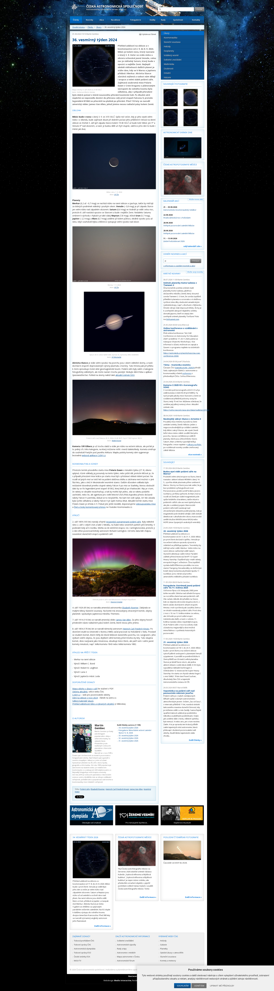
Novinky (89, 20)
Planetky (164, 948)
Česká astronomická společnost (90, 969)
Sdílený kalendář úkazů (82, 701)
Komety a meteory (168, 960)
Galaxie (163, 944)
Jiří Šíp (116, 194)
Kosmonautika (170, 37)
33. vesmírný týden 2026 (128, 735)
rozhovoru (186, 373)
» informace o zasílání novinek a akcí (179, 265)
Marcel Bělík (182, 687)
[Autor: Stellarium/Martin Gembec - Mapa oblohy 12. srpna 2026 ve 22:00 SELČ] (172, 117)
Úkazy (99, 27)
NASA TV (77, 960)
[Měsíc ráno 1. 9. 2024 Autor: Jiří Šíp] (114, 188)
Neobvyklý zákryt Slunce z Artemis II (182, 419)
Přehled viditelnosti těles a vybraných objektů (93, 704)
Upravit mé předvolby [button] (222, 985)
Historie (167, 77)
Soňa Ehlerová (183, 325)
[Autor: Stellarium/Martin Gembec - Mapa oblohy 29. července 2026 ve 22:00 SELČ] (192, 97)
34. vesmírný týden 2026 (128, 728)
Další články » (195, 740)
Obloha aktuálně (79, 691)
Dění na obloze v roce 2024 (85, 697)
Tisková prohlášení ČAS (84, 940)
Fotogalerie (135, 20)
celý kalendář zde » (192, 246)
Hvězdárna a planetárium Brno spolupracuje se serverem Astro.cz (134, 969)
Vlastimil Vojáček (116, 602)
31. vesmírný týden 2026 (128, 741)
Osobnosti (168, 68)
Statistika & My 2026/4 (184, 367)
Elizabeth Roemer (130, 607)
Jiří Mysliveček (116, 357)
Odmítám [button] (199, 985)
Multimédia (169, 64)
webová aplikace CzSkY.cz (94, 455)
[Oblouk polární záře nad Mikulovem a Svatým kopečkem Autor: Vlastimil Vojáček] (114, 596)
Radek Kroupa (116, 441)
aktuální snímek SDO (125, 375)
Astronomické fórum (126, 960)
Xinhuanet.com (172, 319)
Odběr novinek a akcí (175, 254)
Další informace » (102, 926)
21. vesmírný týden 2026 (175, 642)
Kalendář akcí (171, 201)
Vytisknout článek (149, 34)
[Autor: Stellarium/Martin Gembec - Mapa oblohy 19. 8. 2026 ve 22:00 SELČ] (192, 117)
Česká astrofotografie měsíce (180, 164)
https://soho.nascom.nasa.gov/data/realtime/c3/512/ (186, 410)
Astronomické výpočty (126, 944)
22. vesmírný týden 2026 (175, 531)
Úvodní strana (78, 27)
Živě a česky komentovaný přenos (90, 507)
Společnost (178, 20)
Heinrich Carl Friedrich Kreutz (136, 628)
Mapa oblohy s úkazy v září (84, 688)
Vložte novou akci (196, 199)
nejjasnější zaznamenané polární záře (123, 521)
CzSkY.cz (76, 694)
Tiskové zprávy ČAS (82, 944)
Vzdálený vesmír (171, 55)
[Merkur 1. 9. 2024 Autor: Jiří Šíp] (114, 281)
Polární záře (85, 789)
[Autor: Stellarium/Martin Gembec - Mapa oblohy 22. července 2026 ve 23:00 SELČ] (172, 97)
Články (76, 20)
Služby (152, 20)
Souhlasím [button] (183, 985)
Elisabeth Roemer (98, 789)
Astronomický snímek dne (177, 132)
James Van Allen (123, 619)
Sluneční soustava (172, 42)
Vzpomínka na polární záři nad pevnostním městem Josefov (179, 691)
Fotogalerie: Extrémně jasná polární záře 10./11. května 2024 (181, 586)
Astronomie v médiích (126, 952)
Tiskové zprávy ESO (82, 952)
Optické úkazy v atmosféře (171, 952)
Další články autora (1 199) (129, 725)
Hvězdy (167, 46)
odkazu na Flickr (194, 444)
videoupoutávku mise (146, 504)
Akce (101, 20)
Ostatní (167, 73)
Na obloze (115, 20)
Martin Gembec (92, 34)
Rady (163, 20)
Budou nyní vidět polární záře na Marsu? (179, 472)
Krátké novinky (171, 273)
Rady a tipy (122, 948)
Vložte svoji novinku (195, 272)
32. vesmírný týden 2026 (128, 738)
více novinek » (195, 454)
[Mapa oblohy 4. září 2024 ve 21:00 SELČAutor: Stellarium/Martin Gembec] (93, 86)
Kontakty (196, 20)
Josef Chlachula (184, 361)
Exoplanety (169, 51)
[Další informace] (91, 859)
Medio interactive (122, 980)
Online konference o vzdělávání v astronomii (180, 329)
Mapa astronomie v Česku (128, 956)
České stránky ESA (82, 956)
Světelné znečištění (172, 59)
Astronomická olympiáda (84, 948)
